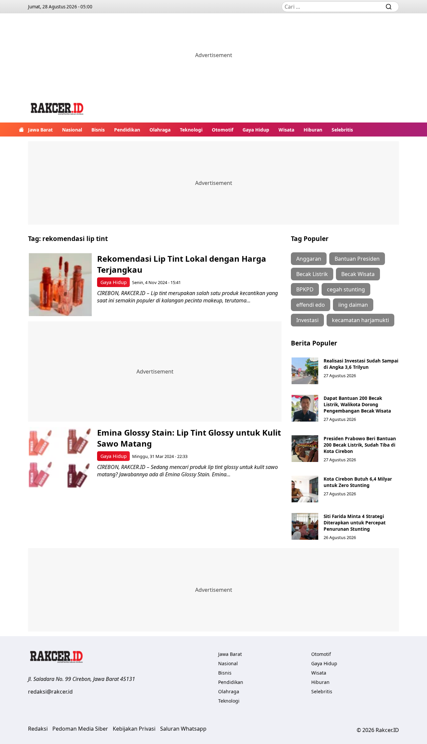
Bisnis (98, 130)
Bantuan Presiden (357, 258)
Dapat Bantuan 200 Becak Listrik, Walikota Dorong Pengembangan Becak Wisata (357, 404)
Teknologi (191, 130)
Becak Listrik (312, 274)
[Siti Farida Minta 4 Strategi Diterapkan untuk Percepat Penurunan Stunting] (305, 526)
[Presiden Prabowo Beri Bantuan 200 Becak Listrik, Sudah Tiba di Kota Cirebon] (305, 448)
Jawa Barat (40, 130)
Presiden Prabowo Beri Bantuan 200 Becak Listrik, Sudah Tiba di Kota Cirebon (360, 444)
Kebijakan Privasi (134, 728)
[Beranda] (21, 129)
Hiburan (313, 130)
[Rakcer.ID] (57, 109)
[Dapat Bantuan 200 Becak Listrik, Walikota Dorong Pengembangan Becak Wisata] (305, 408)
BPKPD (305, 289)
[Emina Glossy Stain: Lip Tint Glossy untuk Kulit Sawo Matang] (60, 458)
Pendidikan (127, 130)
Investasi (307, 320)
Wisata (286, 130)
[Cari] (388, 6)
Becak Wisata (358, 274)
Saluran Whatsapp (183, 728)
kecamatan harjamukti (360, 320)
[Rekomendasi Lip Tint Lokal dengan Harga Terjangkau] (60, 284)
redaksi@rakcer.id (50, 691)
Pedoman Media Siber (80, 728)
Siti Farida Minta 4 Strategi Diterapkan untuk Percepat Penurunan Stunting (355, 522)
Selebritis (342, 130)
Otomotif (222, 130)
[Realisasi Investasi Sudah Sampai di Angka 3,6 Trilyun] (305, 370)
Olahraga (159, 130)
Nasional (72, 130)
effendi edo (310, 304)
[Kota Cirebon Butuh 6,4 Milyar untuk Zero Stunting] (305, 489)
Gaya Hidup (256, 130)
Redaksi (38, 728)
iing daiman (353, 304)
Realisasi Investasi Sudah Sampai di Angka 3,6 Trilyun (361, 363)
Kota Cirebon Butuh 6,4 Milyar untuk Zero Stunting (358, 482)
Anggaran (308, 258)
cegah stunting (346, 289)
